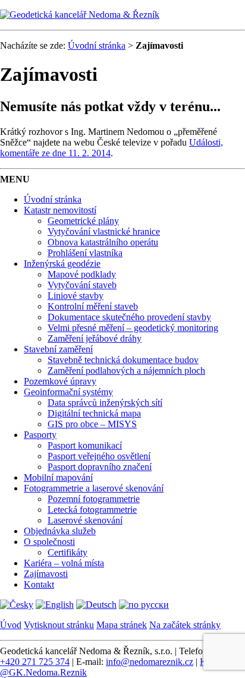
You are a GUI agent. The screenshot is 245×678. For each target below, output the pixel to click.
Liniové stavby (75, 296)
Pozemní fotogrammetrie (94, 499)
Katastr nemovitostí (60, 210)
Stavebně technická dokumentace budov (123, 360)
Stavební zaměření (58, 349)
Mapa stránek (121, 625)
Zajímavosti (46, 574)
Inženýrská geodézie (62, 263)
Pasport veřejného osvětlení (99, 456)
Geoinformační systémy (68, 392)
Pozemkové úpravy (60, 381)
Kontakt (39, 584)
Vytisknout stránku (59, 625)
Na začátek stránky (185, 625)
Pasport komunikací (85, 445)
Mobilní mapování (58, 477)
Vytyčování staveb (82, 285)
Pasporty (40, 435)
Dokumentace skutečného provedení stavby (129, 317)
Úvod (10, 625)
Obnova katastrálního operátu (103, 242)
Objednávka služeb (60, 531)
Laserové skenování (85, 520)
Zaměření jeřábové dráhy (95, 338)
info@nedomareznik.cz (149, 662)
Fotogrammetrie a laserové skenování (94, 488)
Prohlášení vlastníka (85, 253)
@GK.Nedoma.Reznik (43, 672)
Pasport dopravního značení (100, 467)
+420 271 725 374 (35, 662)
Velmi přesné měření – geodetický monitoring (133, 328)
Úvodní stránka (96, 45)
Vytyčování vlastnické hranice (104, 231)
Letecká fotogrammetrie (92, 509)
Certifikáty (67, 552)
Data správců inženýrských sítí (105, 403)
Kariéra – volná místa (64, 563)
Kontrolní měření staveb (93, 306)
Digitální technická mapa (94, 413)
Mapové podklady (82, 274)
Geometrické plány (83, 221)
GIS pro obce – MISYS (92, 424)
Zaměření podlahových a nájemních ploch (126, 370)
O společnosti (49, 542)
